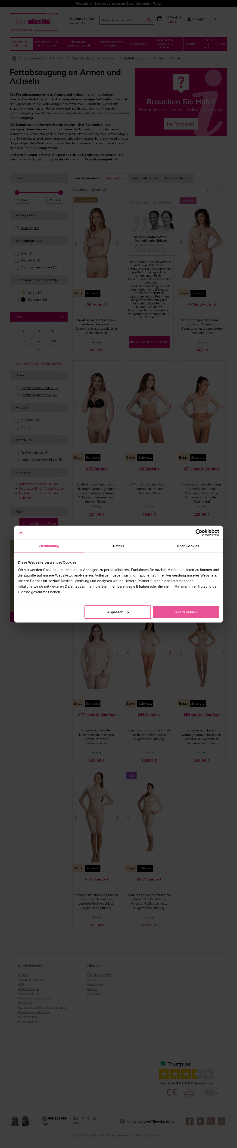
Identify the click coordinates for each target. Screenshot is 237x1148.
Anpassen (115, 612)
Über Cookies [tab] (188, 546)
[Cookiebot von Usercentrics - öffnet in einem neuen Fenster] (199, 532)
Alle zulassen (186, 612)
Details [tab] (118, 546)
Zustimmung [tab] (49, 546)
